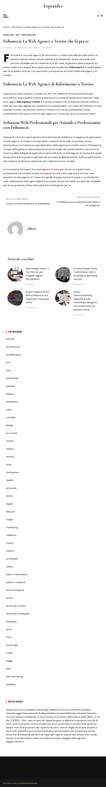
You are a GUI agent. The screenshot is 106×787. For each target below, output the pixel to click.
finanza (10, 456)
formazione (12, 472)
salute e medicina (16, 582)
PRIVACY (19, 741)
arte (8, 362)
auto (8, 370)
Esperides (52, 6)
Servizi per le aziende (17, 613)
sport (9, 629)
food (8, 464)
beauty (10, 394)
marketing (8, 35)
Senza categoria (15, 590)
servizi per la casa (16, 606)
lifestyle (10, 511)
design (9, 425)
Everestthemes (29, 783)
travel (9, 653)
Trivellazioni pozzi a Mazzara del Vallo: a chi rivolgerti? (78, 203)
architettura (13, 346)
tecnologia (12, 645)
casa (8, 409)
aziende (10, 386)
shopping (11, 621)
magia (9, 519)
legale (9, 503)
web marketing (28, 35)
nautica (10, 550)
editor (49, 48)
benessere (12, 401)
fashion (10, 449)
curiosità (10, 417)
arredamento (13, 354)
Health (9, 480)
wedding (10, 684)
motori (10, 543)
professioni (12, 558)
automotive (12, 378)
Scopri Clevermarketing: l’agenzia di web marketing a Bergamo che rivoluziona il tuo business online (85, 300)
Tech (9, 637)
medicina (11, 535)
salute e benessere (16, 574)
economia (11, 433)
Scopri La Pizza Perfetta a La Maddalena (28, 203)
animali (10, 339)
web (17, 35)
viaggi (9, 660)
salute (9, 566)
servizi (9, 598)
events (10, 441)
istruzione (11, 488)
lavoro (9, 496)
